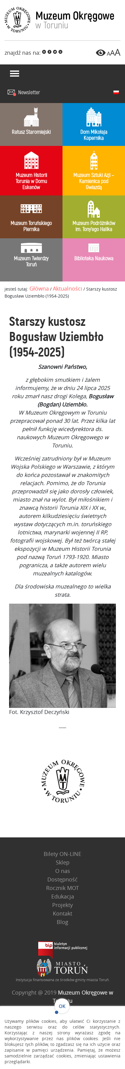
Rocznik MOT (62, 887)
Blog (62, 922)
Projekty (62, 905)
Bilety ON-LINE (62, 853)
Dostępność (62, 879)
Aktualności (67, 288)
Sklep (62, 862)
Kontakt (62, 913)
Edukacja (62, 896)
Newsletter (29, 92)
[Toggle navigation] (15, 73)
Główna (39, 288)
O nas (62, 870)
